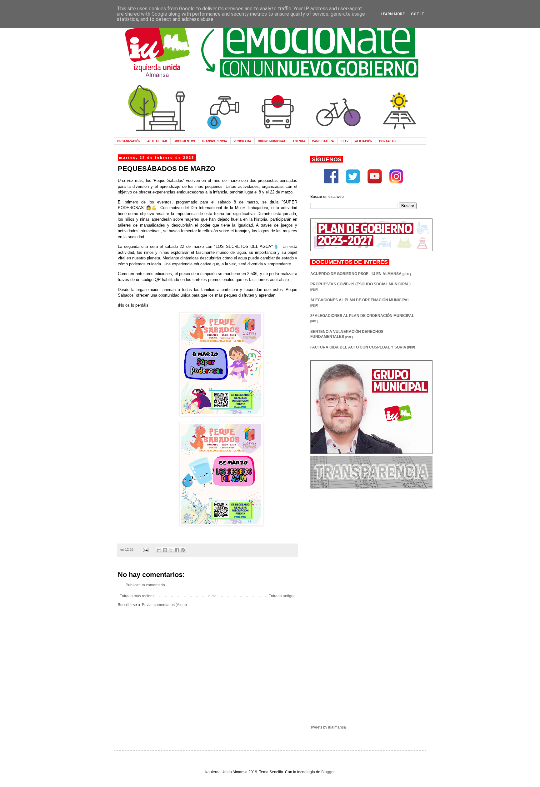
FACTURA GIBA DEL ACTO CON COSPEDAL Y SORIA (362, 347)
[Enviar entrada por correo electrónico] (145, 549)
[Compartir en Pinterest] (183, 550)
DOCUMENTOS (184, 141)
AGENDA (298, 141)
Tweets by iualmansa (328, 727)
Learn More (393, 14)
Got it (417, 14)
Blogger (327, 772)
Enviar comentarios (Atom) (164, 605)
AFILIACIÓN (363, 141)
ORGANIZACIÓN (129, 141)
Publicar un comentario (145, 585)
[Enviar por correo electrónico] (159, 550)
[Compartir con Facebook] (177, 550)
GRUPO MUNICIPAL (272, 141)
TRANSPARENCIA (214, 141)
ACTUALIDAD (157, 141)
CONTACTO (387, 141)
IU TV (344, 141)
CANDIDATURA (323, 141)
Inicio (212, 596)
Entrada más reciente (137, 596)
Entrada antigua (282, 596)
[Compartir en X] (171, 550)
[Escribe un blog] (165, 550)
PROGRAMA (242, 141)
